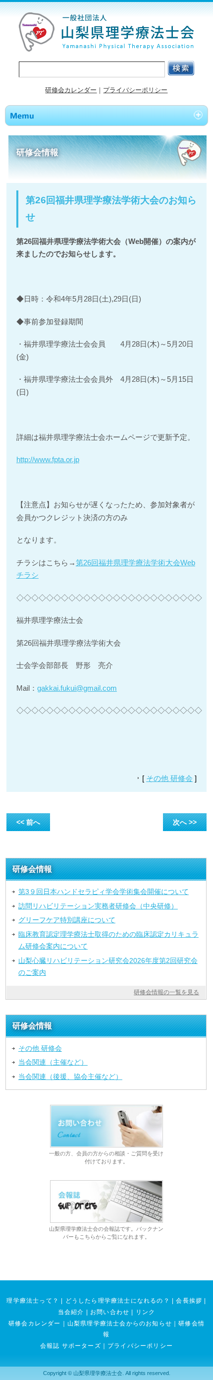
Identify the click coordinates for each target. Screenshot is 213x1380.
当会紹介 (71, 1312)
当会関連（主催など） (53, 1062)
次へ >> (185, 822)
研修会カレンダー (71, 90)
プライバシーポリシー (135, 90)
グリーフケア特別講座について (66, 920)
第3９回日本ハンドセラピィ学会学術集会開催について (103, 892)
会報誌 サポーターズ (70, 1345)
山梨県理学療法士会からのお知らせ (119, 1323)
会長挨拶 (189, 1300)
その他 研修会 (169, 778)
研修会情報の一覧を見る (166, 992)
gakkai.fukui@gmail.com (77, 688)
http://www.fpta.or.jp (47, 459)
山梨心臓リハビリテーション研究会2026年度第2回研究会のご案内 (108, 966)
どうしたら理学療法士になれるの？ (117, 1300)
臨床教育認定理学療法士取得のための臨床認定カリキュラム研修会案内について (108, 940)
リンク (146, 1312)
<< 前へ (28, 822)
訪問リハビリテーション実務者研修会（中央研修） (98, 906)
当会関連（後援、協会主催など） (70, 1076)
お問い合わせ (109, 1312)
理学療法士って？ (32, 1300)
